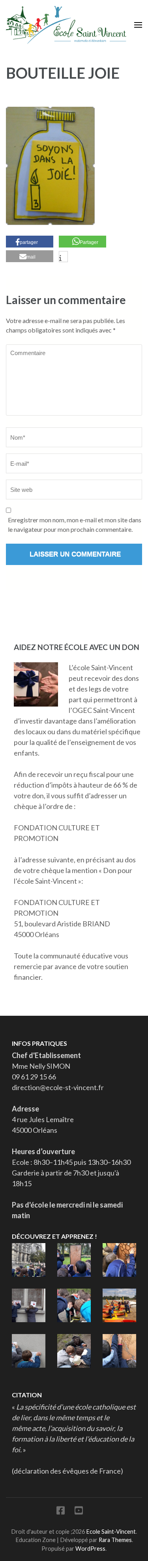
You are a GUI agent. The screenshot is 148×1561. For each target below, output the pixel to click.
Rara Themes (115, 1539)
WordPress (90, 1548)
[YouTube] (79, 1511)
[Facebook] (60, 1511)
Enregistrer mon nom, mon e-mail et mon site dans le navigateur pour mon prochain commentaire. (74, 524)
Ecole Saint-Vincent (111, 1531)
